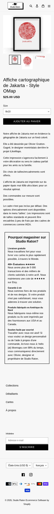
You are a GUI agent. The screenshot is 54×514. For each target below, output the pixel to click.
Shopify (27, 504)
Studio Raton (19, 500)
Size (5, 106)
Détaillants (12, 393)
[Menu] (49, 5)
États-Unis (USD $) (18, 465)
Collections (12, 385)
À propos (11, 410)
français (40, 465)
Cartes (9, 402)
